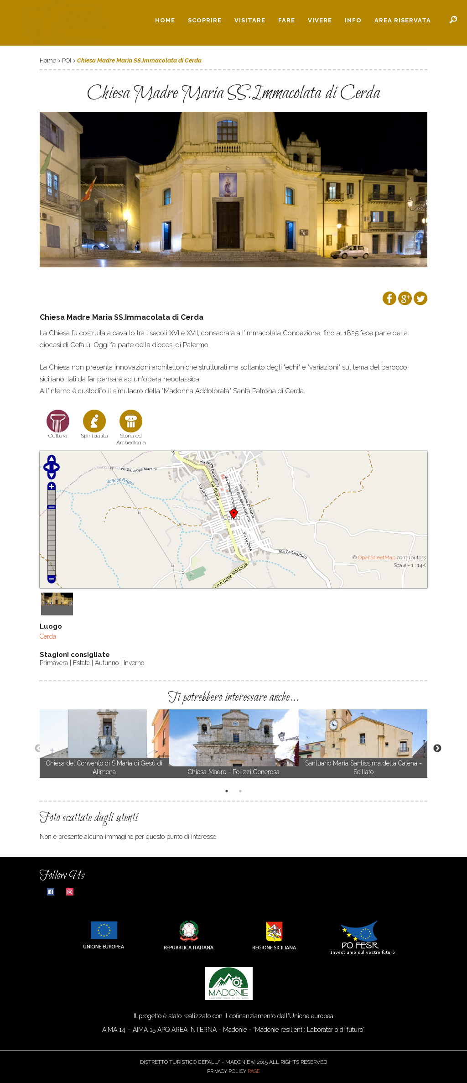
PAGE (254, 1071)
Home (165, 20)
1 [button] (228, 792)
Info (353, 20)
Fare (286, 20)
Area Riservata (402, 20)
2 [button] (242, 792)
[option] (104, 743)
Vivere (320, 20)
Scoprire (205, 20)
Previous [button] (34, 748)
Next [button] (433, 748)
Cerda (48, 636)
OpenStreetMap (376, 557)
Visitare (249, 20)
